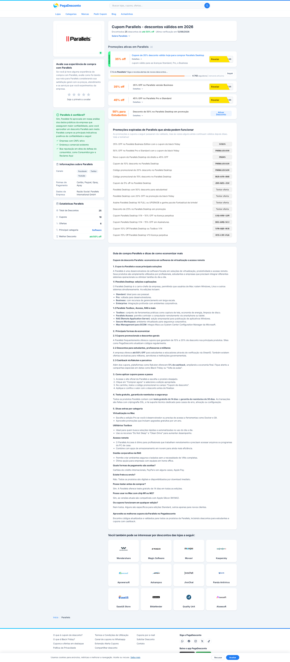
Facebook (82, 171)
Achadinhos (127, 14)
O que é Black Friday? (64, 639)
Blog (114, 14)
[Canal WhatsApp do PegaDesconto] (182, 641)
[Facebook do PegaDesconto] (189, 641)
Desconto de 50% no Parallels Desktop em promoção (161, 111)
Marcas (85, 14)
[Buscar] (207, 5)
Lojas (58, 14)
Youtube (81, 176)
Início (55, 617)
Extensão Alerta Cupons (107, 643)
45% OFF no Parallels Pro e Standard (152, 98)
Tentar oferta (222, 189)
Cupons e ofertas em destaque (68, 643)
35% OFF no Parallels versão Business (153, 85)
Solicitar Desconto (146, 639)
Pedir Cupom (100, 14)
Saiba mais (135, 657)
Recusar (218, 657)
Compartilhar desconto (106, 647)
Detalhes (136, 59)
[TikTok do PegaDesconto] (209, 641)
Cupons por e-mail (146, 635)
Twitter (94, 171)
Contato (141, 643)
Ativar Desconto (221, 113)
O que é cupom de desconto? (67, 635)
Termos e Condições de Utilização (111, 635)
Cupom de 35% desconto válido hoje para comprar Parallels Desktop (168, 55)
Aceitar (232, 657)
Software (97, 230)
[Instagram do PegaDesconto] (195, 641)
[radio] (69, 94)
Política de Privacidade (64, 647)
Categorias (71, 14)
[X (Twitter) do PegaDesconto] (202, 641)
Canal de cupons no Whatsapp (110, 639)
